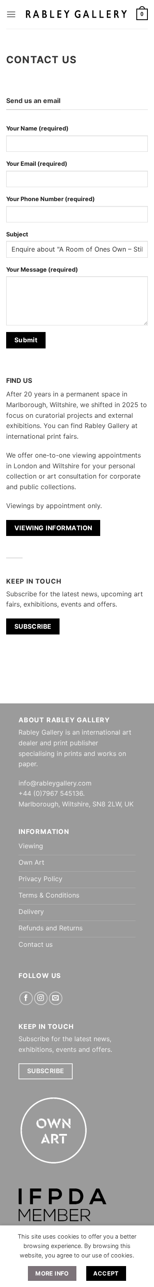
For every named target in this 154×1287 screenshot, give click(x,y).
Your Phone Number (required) (50, 198)
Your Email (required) (36, 163)
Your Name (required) (37, 128)
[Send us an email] (55, 998)
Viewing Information (53, 528)
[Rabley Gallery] (76, 14)
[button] (11, 14)
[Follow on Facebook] (26, 998)
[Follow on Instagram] (41, 998)
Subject (17, 234)
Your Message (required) (42, 269)
